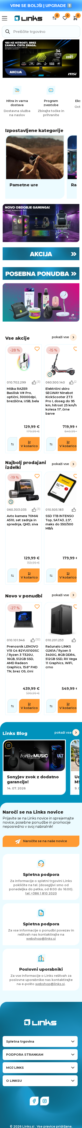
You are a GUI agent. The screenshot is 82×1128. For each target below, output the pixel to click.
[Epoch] (41, 223)
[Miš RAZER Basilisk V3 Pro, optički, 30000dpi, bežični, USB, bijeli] (23, 399)
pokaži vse (60, 337)
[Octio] (41, 302)
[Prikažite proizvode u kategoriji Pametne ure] (35, 167)
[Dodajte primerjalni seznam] (12, 444)
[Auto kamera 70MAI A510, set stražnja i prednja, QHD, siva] (23, 528)
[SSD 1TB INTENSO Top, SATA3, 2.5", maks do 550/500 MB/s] (62, 528)
